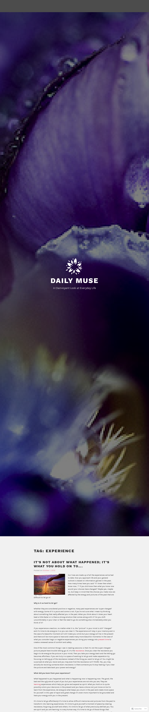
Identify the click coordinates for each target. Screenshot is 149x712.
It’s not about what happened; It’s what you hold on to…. (72, 564)
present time (103, 639)
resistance (79, 651)
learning (37, 684)
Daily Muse (75, 280)
